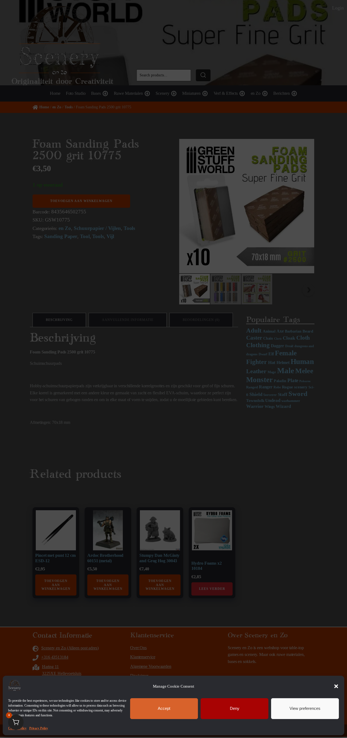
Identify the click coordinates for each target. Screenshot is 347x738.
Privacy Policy (38, 728)
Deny (234, 708)
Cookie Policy (17, 728)
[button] (336, 686)
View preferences (305, 708)
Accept (164, 708)
